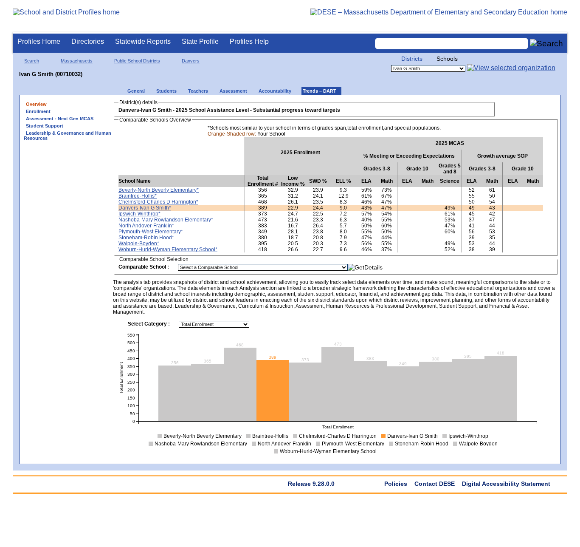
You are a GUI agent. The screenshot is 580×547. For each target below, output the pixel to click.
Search (31, 60)
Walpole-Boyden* (138, 244)
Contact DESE (434, 483)
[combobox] (452, 43)
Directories (87, 41)
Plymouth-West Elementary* (150, 232)
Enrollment (38, 111)
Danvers (191, 60)
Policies (395, 483)
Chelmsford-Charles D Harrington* (158, 202)
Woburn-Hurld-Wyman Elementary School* (167, 249)
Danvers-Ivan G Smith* (144, 208)
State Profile (200, 41)
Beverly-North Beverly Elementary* (158, 190)
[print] (505, 106)
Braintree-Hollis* (137, 196)
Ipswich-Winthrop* (139, 214)
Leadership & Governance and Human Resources (67, 135)
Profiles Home (38, 41)
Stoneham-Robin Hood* (146, 238)
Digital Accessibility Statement (506, 483)
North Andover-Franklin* (146, 226)
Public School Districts (137, 60)
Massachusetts (77, 60)
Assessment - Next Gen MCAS (59, 118)
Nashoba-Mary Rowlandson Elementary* (165, 220)
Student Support (44, 125)
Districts (411, 58)
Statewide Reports (143, 41)
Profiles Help (249, 41)
